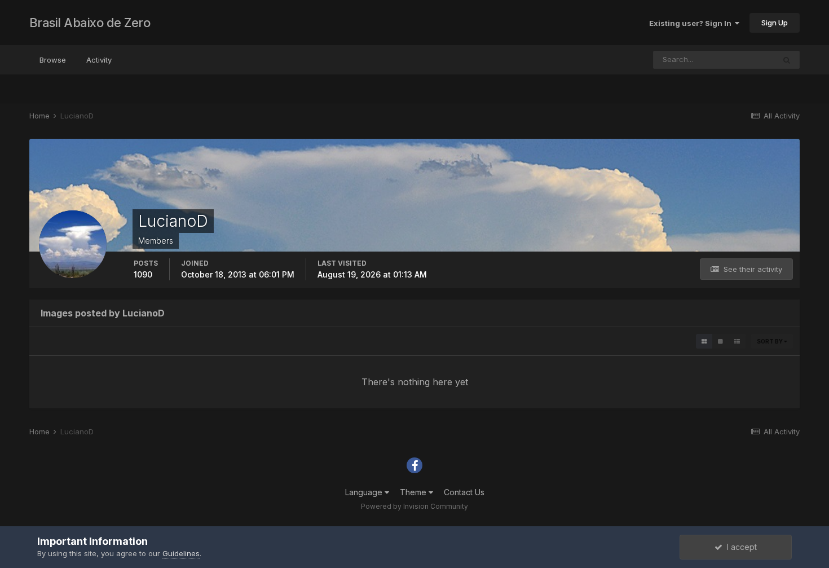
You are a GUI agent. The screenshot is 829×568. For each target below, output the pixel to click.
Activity (99, 59)
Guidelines (181, 553)
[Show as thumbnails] (704, 341)
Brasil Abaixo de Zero (90, 22)
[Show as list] (737, 341)
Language (365, 492)
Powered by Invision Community (414, 506)
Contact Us (464, 492)
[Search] (786, 59)
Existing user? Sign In (692, 23)
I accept (739, 547)
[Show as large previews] (720, 341)
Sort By (770, 341)
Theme (414, 492)
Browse (52, 59)
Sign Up (774, 22)
